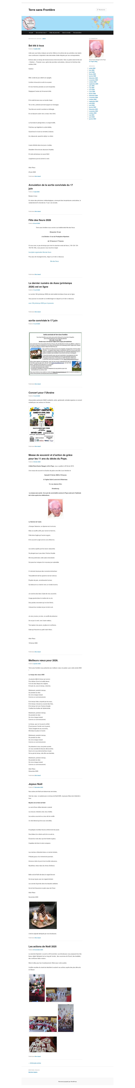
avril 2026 (92, 72)
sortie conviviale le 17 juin (43, 320)
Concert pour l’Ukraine (41, 392)
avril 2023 (92, 117)
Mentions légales (33, 1072)
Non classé (38, 176)
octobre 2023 (92, 113)
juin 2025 (91, 86)
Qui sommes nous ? (41, 32)
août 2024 (92, 103)
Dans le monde (66, 32)
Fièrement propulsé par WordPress (67, 1081)
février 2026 (92, 74)
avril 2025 (92, 89)
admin (44, 38)
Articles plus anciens (35, 1063)
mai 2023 (91, 115)
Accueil (31, 32)
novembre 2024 (93, 97)
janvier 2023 (92, 119)
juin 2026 (91, 70)
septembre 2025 (93, 84)
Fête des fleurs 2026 (40, 220)
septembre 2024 (93, 101)
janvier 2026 (92, 76)
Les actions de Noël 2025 (42, 946)
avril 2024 (92, 105)
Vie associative (77, 32)
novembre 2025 (93, 80)
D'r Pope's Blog (93, 61)
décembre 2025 (93, 78)
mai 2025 (91, 88)
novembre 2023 (93, 111)
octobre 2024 (92, 99)
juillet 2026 (92, 68)
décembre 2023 (93, 109)
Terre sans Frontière (42, 10)
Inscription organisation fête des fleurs (40, 252)
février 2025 (92, 93)
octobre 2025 (92, 82)
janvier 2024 (92, 107)
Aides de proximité (54, 32)
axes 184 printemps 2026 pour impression (41, 303)
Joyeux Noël (35, 784)
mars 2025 (92, 91)
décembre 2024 (93, 95)
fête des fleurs (44, 261)
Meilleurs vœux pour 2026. (43, 660)
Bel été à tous (36, 45)
